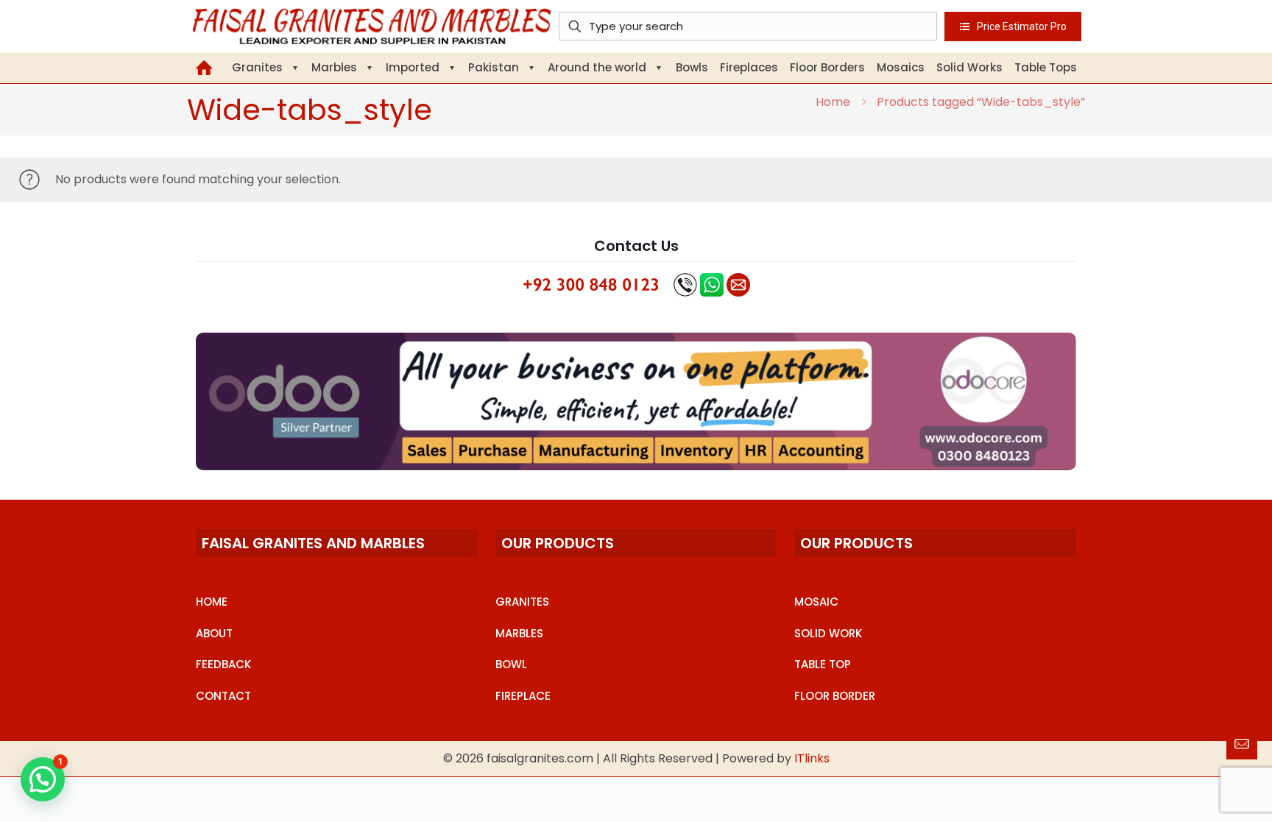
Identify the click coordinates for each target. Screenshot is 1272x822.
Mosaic (816, 601)
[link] (636, 401)
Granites (522, 601)
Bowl (511, 664)
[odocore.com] (636, 401)
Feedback (223, 664)
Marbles (519, 633)
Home (833, 101)
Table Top (822, 664)
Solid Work (828, 633)
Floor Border (834, 696)
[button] (43, 779)
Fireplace (523, 696)
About (214, 633)
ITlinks (812, 758)
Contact (223, 696)
